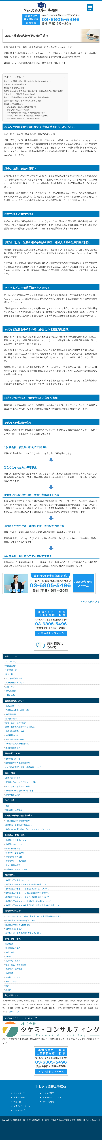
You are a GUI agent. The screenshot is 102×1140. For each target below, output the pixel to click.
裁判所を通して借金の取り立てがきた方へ (23, 932)
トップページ (11, 661)
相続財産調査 (11, 714)
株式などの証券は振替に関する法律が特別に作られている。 (29, 81)
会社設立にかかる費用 (14, 852)
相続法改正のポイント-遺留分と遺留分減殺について (27, 897)
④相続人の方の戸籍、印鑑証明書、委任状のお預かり (27, 115)
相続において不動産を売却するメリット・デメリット (27, 829)
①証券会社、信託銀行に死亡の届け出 (21, 106)
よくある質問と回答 (13, 678)
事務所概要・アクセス (14, 682)
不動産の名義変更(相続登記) (17, 743)
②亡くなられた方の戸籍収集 (18, 109)
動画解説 (9, 944)
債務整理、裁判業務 (13, 969)
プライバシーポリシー (23, 1106)
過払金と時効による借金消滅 (17, 924)
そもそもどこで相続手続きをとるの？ (20, 94)
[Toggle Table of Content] (62, 77)
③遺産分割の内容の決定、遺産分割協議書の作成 (26, 112)
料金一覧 (9, 674)
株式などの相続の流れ (13, 103)
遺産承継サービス (12, 706)
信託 (7, 805)
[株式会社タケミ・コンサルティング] (51, 1029)
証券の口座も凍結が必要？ (15, 84)
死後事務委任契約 (12, 794)
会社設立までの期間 (13, 856)
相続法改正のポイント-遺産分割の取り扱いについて (27, 888)
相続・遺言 (10, 952)
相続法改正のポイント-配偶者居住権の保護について (27, 884)
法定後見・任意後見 (13, 809)
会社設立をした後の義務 (15, 861)
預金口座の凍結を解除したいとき (19, 790)
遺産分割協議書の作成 (14, 731)
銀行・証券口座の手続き (15, 722)
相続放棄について (12, 758)
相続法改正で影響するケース (17, 880)
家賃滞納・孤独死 (12, 960)
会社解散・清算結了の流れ (16, 869)
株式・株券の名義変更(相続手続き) (20, 727)
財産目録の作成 (11, 735)
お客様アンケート (12, 977)
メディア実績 (11, 981)
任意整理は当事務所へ (14, 928)
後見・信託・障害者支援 (15, 964)
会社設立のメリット (13, 844)
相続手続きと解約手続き (14, 87)
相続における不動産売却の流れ (18, 825)
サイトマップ (19, 1110)
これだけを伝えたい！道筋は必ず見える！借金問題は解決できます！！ (35, 916)
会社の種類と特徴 (12, 848)
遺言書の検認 (11, 718)
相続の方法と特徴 (12, 778)
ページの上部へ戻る (89, 601)
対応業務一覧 (11, 670)
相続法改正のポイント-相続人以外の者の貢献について (28, 901)
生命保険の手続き (12, 747)
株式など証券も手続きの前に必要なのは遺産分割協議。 (27, 97)
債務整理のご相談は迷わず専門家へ (20, 920)
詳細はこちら (14, 1011)
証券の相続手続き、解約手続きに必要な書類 (22, 100)
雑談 (7, 985)
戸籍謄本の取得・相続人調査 (17, 710)
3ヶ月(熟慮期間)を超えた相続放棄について (23, 767)
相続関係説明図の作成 (14, 739)
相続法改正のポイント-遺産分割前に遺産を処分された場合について (33, 905)
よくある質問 (48, 1093)
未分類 (8, 989)
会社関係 (9, 973)
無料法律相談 (11, 690)
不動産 (8, 956)
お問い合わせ (11, 695)
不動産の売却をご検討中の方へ (18, 820)
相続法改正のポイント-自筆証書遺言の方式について (27, 892)
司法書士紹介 (11, 665)
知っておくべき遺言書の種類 (17, 786)
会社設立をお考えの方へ (15, 840)
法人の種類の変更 (12, 865)
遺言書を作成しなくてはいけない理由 (21, 782)
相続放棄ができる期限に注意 (17, 762)
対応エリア (10, 686)
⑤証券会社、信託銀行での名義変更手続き (23, 118)
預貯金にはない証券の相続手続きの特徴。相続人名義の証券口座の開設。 (34, 90)
